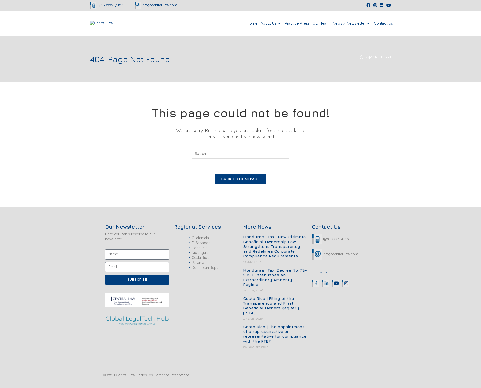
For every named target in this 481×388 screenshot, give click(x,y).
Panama (198, 263)
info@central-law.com (159, 5)
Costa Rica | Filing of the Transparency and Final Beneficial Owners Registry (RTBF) (271, 305)
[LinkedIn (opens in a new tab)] (381, 5)
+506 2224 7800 (110, 5)
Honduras (199, 248)
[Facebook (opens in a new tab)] (368, 5)
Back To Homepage (240, 179)
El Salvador (201, 243)
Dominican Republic (208, 268)
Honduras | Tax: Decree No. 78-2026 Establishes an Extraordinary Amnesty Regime (275, 277)
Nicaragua (200, 253)
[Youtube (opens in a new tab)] (388, 5)
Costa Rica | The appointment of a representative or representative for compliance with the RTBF (274, 333)
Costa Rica (200, 258)
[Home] (361, 57)
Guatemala (200, 238)
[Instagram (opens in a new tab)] (375, 5)
